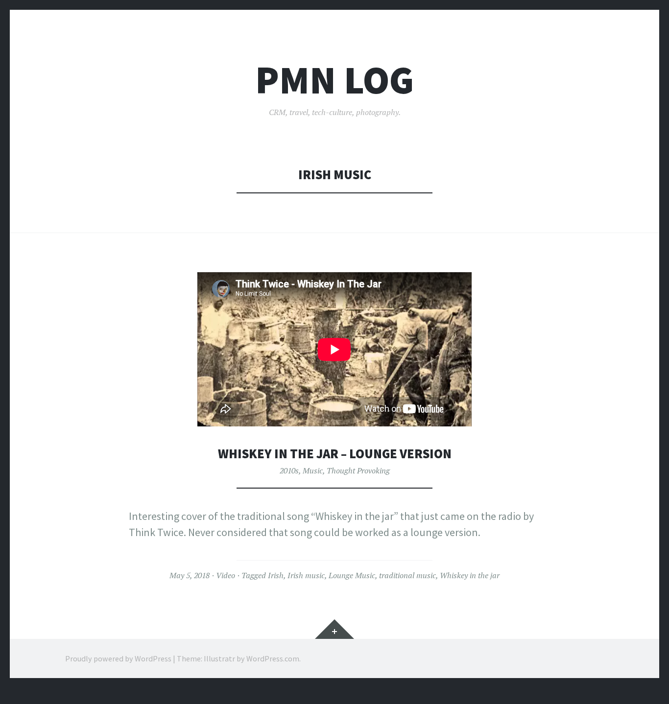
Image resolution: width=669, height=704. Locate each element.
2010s (289, 470)
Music (313, 470)
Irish (276, 575)
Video (225, 575)
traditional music (407, 575)
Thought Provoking (358, 470)
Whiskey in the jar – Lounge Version (335, 454)
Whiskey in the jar (470, 575)
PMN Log (334, 80)
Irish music (306, 575)
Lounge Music (352, 575)
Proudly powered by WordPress (118, 658)
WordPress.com (272, 658)
